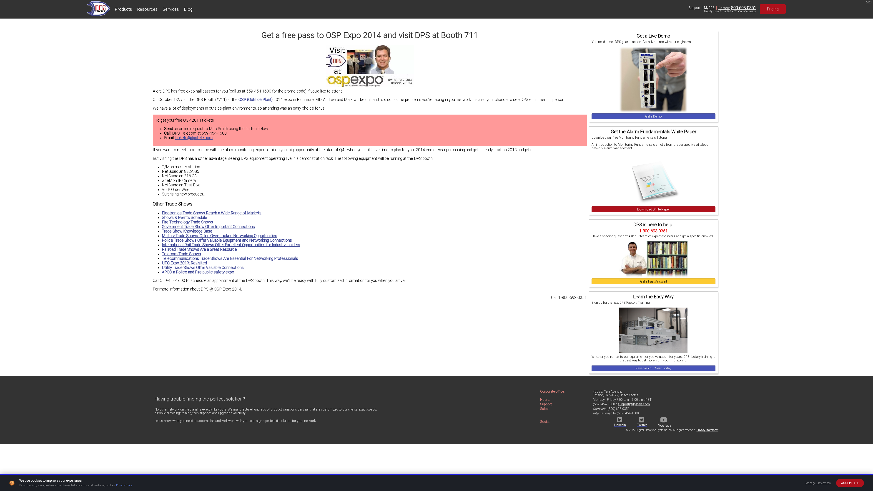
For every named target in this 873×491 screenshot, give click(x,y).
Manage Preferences (818, 483)
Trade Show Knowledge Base (187, 231)
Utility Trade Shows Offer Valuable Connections (203, 267)
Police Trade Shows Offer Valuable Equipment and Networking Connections (227, 240)
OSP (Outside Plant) (255, 99)
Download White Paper (653, 209)
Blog (188, 9)
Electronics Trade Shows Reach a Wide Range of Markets (211, 213)
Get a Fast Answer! (653, 281)
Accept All (850, 483)
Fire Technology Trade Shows (187, 222)
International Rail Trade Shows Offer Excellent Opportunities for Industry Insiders (231, 245)
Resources (147, 9)
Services (171, 9)
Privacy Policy (124, 485)
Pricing (773, 9)
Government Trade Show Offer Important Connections (208, 226)
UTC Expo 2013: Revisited (184, 263)
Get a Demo (653, 116)
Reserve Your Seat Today (653, 368)
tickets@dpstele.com (194, 137)
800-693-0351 (743, 7)
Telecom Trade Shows (181, 254)
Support (694, 8)
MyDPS (709, 8)
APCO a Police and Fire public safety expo (198, 272)
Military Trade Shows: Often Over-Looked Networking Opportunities (219, 235)
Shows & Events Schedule (184, 217)
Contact (724, 8)
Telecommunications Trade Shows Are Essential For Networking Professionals (230, 258)
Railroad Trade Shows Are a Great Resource (199, 249)
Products (123, 9)
